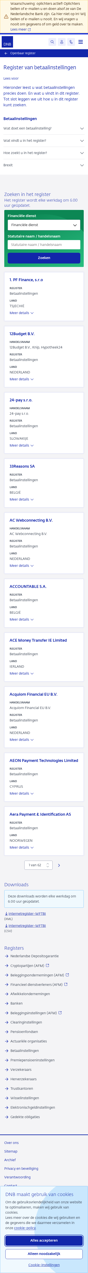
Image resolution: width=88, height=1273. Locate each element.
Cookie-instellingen (44, 1265)
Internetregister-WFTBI (27, 914)
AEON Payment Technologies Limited (44, 761)
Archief (10, 1160)
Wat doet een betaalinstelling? (27, 128)
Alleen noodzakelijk (44, 1254)
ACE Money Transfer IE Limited (38, 641)
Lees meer (19, 29)
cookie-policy (25, 1228)
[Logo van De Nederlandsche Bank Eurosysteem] (7, 42)
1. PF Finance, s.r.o (26, 280)
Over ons (11, 1143)
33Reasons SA (22, 467)
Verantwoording (17, 1177)
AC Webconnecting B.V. (31, 520)
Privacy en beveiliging (21, 1169)
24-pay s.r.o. (21, 400)
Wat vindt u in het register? (24, 141)
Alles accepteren (44, 1240)
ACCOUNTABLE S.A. (28, 587)
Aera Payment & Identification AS (40, 815)
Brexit (8, 165)
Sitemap (10, 1151)
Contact (10, 1186)
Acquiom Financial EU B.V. (33, 695)
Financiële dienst (22, 216)
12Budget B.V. (22, 334)
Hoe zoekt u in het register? (25, 153)
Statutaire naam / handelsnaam (34, 236)
